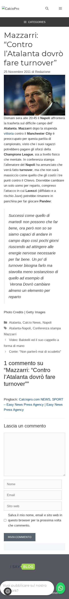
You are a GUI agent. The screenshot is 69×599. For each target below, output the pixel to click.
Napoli (47, 322)
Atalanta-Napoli (20, 328)
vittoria (9, 133)
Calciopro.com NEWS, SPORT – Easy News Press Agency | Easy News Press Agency (33, 405)
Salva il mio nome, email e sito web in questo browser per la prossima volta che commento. (35, 520)
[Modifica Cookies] (8, 591)
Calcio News (32, 322)
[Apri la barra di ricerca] (47, 8)
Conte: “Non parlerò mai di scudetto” (35, 351)
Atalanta (15, 322)
